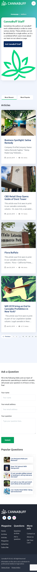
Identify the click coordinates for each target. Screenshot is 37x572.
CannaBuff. (4, 558)
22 (35, 336)
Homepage (14, 14)
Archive (4, 534)
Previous (7, 336)
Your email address (8, 404)
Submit (7, 440)
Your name (5, 393)
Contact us (31, 534)
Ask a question (17, 538)
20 (29, 336)
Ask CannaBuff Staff (13, 44)
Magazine (4, 541)
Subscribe (4, 547)
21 (32, 336)
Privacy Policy (16, 567)
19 (26, 336)
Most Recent (9, 97)
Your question (6, 416)
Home (3, 531)
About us (30, 537)
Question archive (17, 532)
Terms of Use (5, 567)
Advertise (4, 544)
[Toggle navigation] (33, 3)
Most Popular (25, 97)
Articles (4, 537)
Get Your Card (30, 541)
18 (23, 336)
